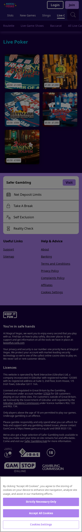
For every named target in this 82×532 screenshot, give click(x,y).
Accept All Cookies (41, 513)
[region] (41, 504)
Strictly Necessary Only (41, 501)
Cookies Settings (41, 524)
